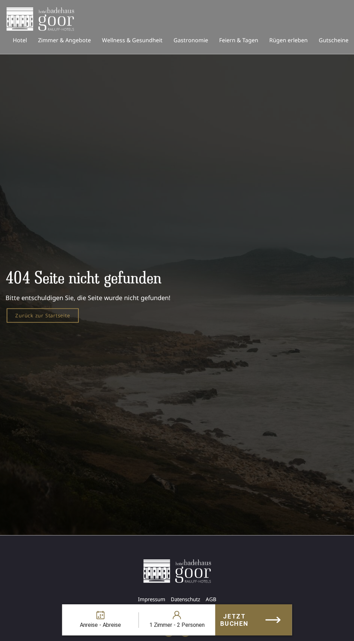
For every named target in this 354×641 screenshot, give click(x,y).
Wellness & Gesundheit (132, 40)
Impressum (151, 599)
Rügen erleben (288, 40)
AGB (211, 599)
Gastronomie (191, 40)
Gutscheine (333, 40)
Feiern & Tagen (238, 40)
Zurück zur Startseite (42, 315)
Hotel (20, 40)
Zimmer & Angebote (64, 40)
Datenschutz (185, 599)
